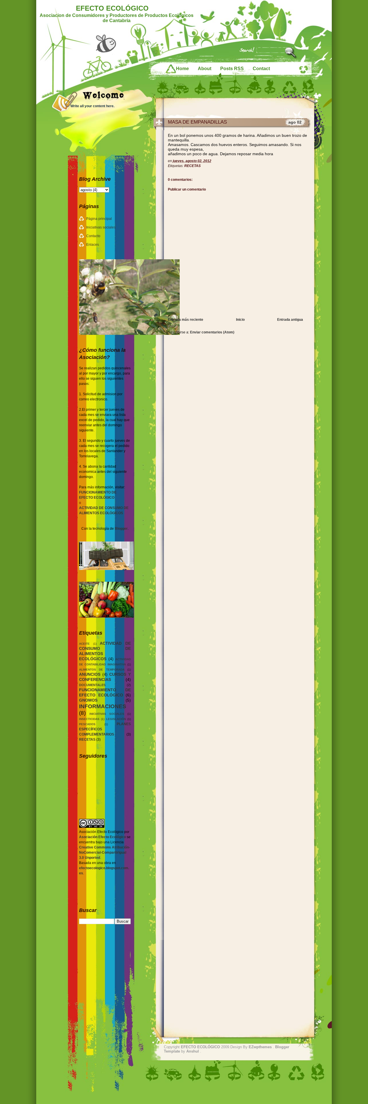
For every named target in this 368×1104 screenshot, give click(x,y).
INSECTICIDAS (89, 719)
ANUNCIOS (89, 674)
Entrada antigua (290, 320)
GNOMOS (88, 700)
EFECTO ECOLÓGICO (112, 8)
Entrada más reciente (185, 320)
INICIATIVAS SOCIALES (106, 713)
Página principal (99, 219)
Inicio (240, 320)
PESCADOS (87, 724)
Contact (261, 68)
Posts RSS (232, 68)
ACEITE (84, 643)
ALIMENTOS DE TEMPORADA (101, 669)
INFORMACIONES (102, 706)
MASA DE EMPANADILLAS (197, 122)
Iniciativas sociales (101, 227)
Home (182, 68)
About (204, 68)
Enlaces (92, 245)
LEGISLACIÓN (116, 719)
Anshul (193, 1051)
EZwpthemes (261, 1047)
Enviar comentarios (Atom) (212, 332)
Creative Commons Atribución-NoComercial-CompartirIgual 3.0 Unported (104, 852)
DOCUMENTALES (92, 685)
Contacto (93, 236)
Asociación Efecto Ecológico (102, 837)
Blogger (121, 529)
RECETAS (192, 166)
